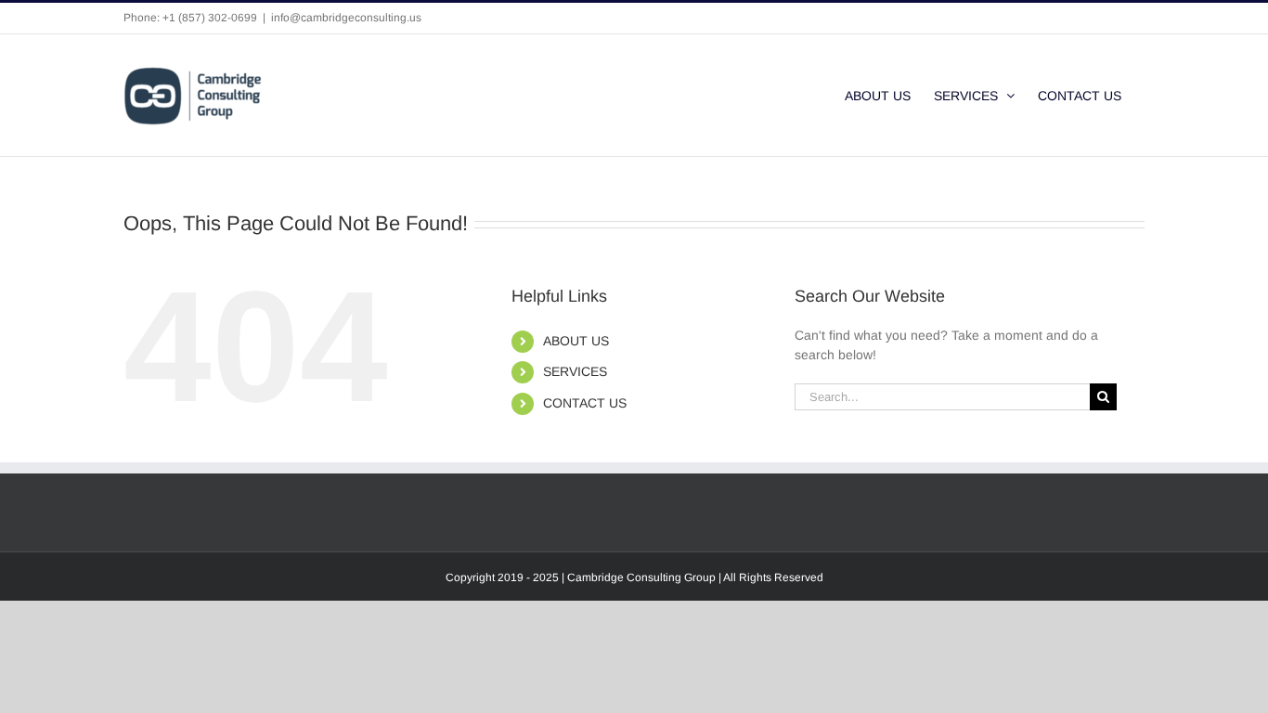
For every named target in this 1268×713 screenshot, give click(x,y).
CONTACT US (585, 402)
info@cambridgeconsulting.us (346, 17)
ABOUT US (576, 340)
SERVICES (575, 371)
